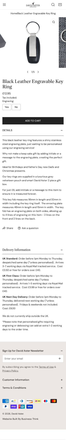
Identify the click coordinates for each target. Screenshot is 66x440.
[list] (33, 46)
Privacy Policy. (10, 370)
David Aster (17, 413)
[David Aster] (33, 4)
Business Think (29, 419)
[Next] (38, 72)
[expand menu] (4, 4)
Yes (7, 107)
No (16, 107)
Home (14, 13)
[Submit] (59, 358)
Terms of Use (46, 367)
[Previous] (28, 72)
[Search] (53, 4)
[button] (60, 4)
